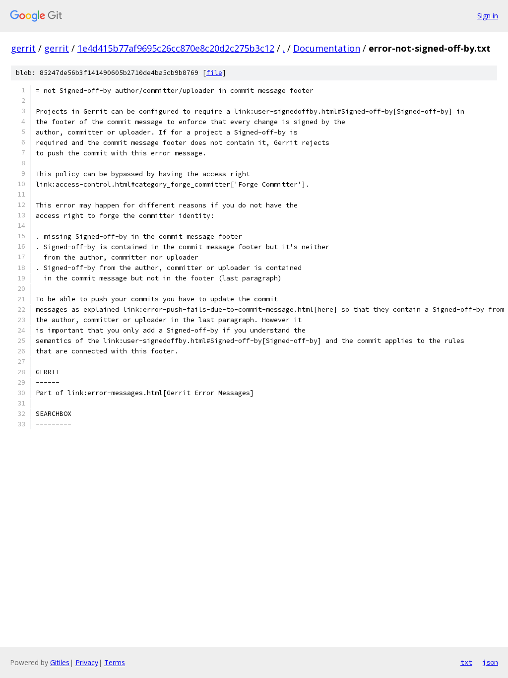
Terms (114, 662)
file (214, 72)
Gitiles (59, 662)
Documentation (326, 48)
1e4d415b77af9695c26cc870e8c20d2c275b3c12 (175, 48)
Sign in (487, 15)
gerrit (23, 48)
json (490, 662)
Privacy (86, 662)
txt (466, 662)
